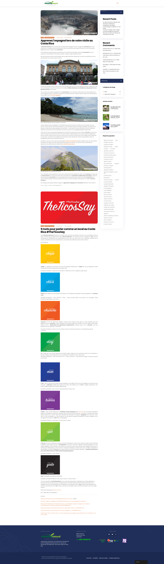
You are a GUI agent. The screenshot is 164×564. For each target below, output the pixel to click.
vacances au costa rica (109, 153)
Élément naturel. (57, 490)
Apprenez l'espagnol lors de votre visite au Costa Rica (67, 42)
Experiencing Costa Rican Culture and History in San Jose (111, 55)
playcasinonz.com (107, 53)
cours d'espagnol (107, 188)
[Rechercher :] (109, 81)
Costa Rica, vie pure (108, 159)
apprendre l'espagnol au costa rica (110, 172)
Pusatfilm (105, 69)
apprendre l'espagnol (108, 169)
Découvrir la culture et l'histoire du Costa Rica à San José (111, 33)
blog (116, 140)
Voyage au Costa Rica (109, 203)
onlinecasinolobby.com (108, 60)
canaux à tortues (108, 196)
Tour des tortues (107, 201)
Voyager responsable (108, 184)
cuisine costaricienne (108, 157)
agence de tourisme (108, 140)
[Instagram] (115, 534)
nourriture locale (107, 175)
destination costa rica (109, 151)
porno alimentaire (108, 163)
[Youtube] (112, 534)
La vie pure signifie (108, 182)
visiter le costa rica (108, 217)
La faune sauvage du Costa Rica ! (111, 31)
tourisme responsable (109, 209)
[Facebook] (109, 534)
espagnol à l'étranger (108, 186)
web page (105, 64)
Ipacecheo (69, 37)
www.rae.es (82, 411)
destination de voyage (109, 205)
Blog (42, 37)
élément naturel (107, 161)
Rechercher (103, 11)
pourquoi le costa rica (109, 222)
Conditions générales (114, 558)
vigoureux (106, 213)
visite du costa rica (108, 198)
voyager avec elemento (109, 207)
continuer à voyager (108, 165)
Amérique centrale (108, 146)
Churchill (106, 148)
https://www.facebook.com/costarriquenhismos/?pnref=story (57, 498)
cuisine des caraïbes (108, 144)
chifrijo (116, 146)
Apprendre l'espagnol (49, 37)
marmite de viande (108, 179)
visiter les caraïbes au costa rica (111, 215)
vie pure (117, 179)
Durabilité (95, 558)
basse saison (107, 177)
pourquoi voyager (108, 224)
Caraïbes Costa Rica (108, 142)
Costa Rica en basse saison (110, 155)
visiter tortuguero (108, 220)
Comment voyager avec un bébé (111, 30)
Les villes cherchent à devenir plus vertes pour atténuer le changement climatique (111, 23)
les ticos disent (107, 192)
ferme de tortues (108, 194)
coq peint (116, 163)
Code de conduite (103, 558)
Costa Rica (112, 148)
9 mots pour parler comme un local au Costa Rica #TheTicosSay (68, 230)
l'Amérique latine (107, 167)
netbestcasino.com (108, 48)
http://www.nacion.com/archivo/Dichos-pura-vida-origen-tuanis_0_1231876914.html (62, 508)
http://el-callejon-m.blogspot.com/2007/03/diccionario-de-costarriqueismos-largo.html (63, 501)
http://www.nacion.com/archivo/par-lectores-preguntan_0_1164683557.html (61, 510)
